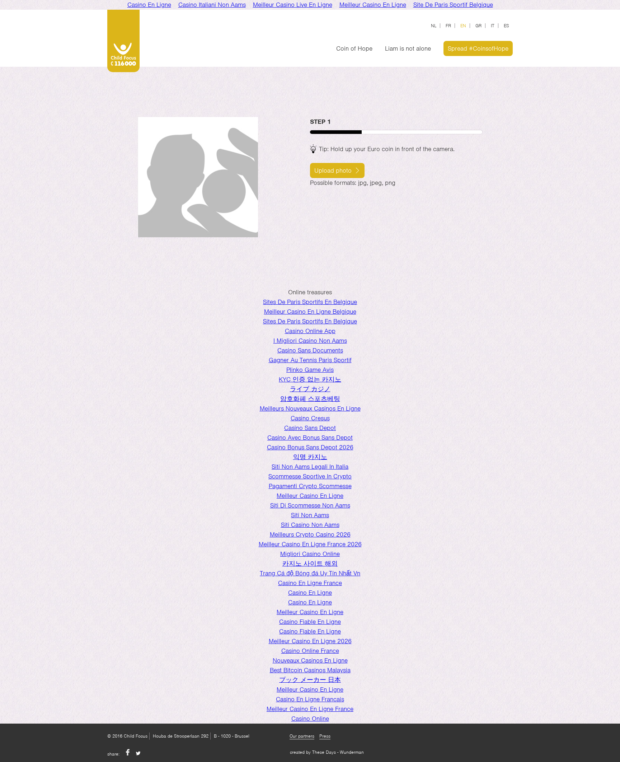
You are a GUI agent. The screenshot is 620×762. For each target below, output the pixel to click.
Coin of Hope (354, 48)
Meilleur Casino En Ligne (310, 496)
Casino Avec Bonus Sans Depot (310, 437)
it (492, 25)
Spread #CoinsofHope (478, 48)
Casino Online (310, 719)
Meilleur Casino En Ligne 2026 (310, 641)
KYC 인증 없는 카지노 (310, 379)
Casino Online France (310, 651)
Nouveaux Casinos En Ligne (310, 660)
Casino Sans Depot (310, 428)
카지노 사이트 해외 (310, 563)
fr (448, 25)
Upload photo (333, 170)
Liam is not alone (408, 48)
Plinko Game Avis (310, 370)
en (463, 25)
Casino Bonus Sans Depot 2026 (310, 447)
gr (478, 25)
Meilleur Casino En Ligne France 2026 (310, 544)
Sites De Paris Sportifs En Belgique (310, 302)
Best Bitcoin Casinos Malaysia (310, 670)
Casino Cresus (310, 418)
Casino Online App (310, 331)
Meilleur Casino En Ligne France (310, 709)
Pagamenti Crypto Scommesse (310, 486)
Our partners (302, 736)
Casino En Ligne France (310, 583)
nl (433, 25)
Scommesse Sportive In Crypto (310, 476)
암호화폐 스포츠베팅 (310, 399)
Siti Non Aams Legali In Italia (310, 467)
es (506, 25)
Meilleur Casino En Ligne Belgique (310, 311)
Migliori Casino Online (310, 554)
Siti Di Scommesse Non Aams (310, 505)
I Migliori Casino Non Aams (310, 341)
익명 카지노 (310, 457)
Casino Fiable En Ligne (310, 622)
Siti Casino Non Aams (310, 525)
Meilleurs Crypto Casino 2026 (310, 534)
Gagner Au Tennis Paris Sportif (310, 360)
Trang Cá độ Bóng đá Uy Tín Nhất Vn (310, 573)
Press (324, 736)
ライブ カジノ (310, 389)
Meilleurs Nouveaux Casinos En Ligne (310, 408)
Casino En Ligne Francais (310, 699)
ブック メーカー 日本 (310, 680)
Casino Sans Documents (310, 350)
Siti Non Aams (310, 515)
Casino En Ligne (310, 593)
